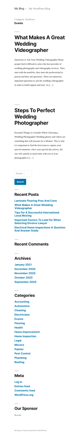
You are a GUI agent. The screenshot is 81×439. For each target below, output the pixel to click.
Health (18, 327)
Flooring (19, 323)
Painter (19, 349)
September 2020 (25, 282)
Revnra (17, 415)
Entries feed (22, 386)
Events (18, 319)
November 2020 (24, 273)
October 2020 (23, 277)
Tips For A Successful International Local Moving (36, 214)
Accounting (21, 301)
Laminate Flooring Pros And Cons (35, 200)
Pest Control (22, 353)
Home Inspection (25, 336)
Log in (18, 381)
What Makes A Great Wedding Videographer (33, 206)
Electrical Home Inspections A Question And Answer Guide (39, 229)
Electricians (22, 314)
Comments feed (24, 390)
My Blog (19, 8)
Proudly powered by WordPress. (34, 430)
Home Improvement (27, 331)
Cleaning (20, 310)
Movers (19, 344)
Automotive (22, 306)
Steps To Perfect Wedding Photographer (34, 116)
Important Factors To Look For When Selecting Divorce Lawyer (37, 221)
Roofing (19, 362)
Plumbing (20, 357)
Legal (17, 340)
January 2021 (23, 264)
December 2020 (24, 269)
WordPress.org (23, 394)
